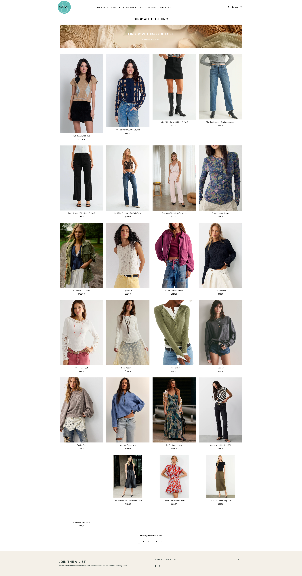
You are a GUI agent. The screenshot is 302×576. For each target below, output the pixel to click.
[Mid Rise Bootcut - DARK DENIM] (128, 178)
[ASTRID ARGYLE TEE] (81, 93)
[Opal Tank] (128, 255)
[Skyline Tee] (81, 410)
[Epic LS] (220, 332)
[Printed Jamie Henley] (220, 178)
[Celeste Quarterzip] (128, 410)
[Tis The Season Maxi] (174, 410)
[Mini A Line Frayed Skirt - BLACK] (174, 87)
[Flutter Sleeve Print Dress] (174, 476)
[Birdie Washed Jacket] (174, 255)
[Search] (228, 7)
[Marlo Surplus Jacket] (81, 255)
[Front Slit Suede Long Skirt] (220, 476)
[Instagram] (159, 566)
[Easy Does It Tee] (128, 332)
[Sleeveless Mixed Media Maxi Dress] (128, 476)
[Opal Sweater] (220, 255)
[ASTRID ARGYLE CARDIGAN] (128, 90)
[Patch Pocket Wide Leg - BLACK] (81, 178)
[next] (161, 542)
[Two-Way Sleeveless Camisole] (174, 178)
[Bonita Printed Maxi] (81, 487)
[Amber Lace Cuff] (81, 332)
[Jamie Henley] (174, 332)
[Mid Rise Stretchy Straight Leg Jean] (220, 87)
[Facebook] (155, 566)
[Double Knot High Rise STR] (220, 410)
